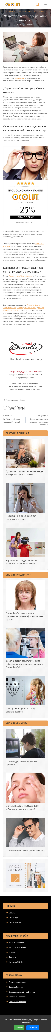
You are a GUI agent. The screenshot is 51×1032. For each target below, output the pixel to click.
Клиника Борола (16, 987)
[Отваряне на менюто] (45, 4)
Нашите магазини (16, 942)
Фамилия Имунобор (17, 1002)
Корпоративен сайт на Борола (22, 992)
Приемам (19, 1027)
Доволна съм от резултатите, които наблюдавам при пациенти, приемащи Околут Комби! (24, 664)
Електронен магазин (17, 982)
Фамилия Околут (34, 305)
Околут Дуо (13, 917)
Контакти (12, 957)
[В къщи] (7, 11)
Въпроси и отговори (17, 947)
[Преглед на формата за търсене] (37, 4)
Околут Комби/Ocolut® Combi (20, 276)
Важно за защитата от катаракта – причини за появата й (39, 420)
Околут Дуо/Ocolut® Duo (26, 308)
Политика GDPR (15, 962)
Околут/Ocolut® (9, 308)
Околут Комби (15, 922)
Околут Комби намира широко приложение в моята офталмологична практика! (24, 616)
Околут (12, 912)
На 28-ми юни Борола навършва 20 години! (11, 419)
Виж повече (32, 1027)
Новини (12, 952)
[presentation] (25, 453)
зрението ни (19, 78)
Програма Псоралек (17, 997)
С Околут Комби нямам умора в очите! (24, 850)
